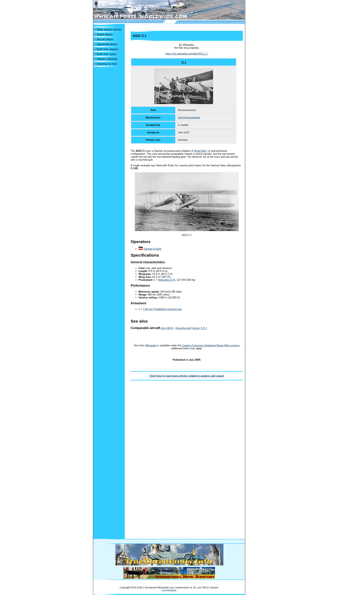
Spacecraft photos (107, 44)
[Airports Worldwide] (149, 18)
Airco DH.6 (167, 328)
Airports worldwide (107, 59)
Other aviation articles (109, 29)
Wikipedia (150, 345)
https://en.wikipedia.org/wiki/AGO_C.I (187, 53)
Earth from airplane (107, 49)
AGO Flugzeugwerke (189, 117)
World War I (200, 150)
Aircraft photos (105, 39)
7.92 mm (148, 309)
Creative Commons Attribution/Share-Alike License (210, 345)
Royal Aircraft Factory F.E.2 (191, 328)
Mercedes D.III (166, 279)
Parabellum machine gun (168, 309)
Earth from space (106, 54)
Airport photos (105, 34)
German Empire (152, 248)
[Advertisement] (109, 126)
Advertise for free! (107, 63)
